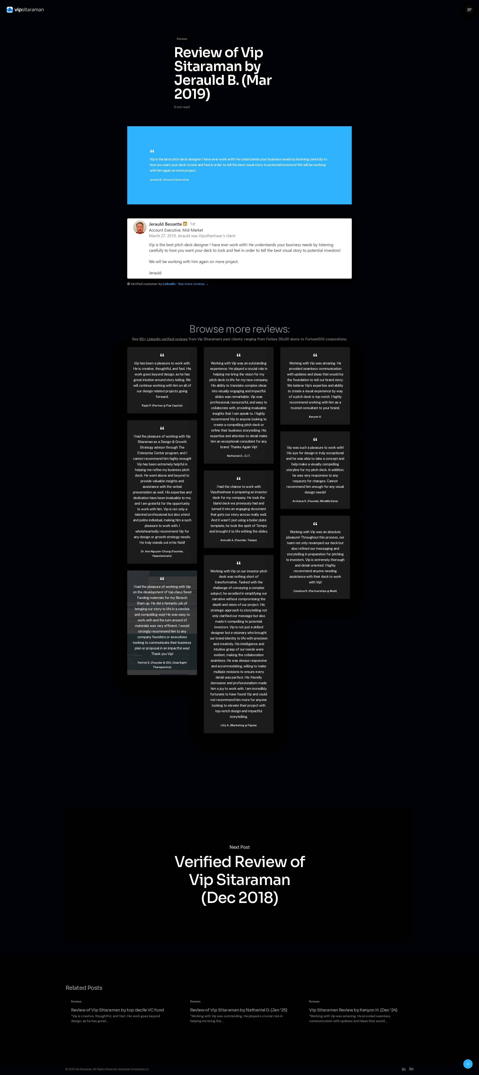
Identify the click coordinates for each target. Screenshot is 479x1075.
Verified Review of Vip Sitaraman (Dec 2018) (239, 876)
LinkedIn (169, 284)
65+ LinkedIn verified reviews (163, 339)
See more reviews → (193, 284)
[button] (469, 10)
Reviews (182, 38)
